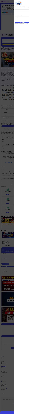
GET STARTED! (22, 22)
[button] (29, 1)
